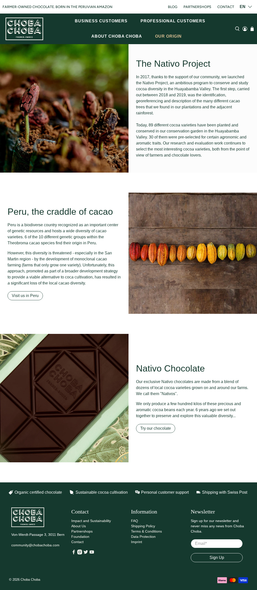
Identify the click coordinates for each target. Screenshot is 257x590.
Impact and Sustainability (91, 521)
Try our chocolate (155, 428)
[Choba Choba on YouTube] (91, 553)
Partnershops (82, 531)
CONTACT (225, 7)
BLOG (172, 7)
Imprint (136, 542)
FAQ (134, 521)
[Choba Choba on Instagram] (79, 553)
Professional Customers (173, 21)
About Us (78, 526)
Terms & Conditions (146, 531)
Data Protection (143, 537)
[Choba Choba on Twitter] (85, 553)
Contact (77, 542)
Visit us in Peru (25, 295)
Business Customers (101, 21)
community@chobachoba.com (35, 545)
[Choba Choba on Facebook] (73, 553)
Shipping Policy (143, 526)
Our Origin (168, 36)
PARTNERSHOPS (197, 7)
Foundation (80, 537)
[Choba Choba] (24, 29)
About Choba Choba (116, 36)
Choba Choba (30, 579)
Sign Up (217, 557)
